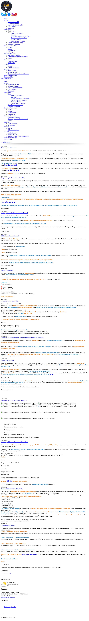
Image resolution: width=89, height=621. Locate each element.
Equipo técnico (12, 112)
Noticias (6, 126)
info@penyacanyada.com (29, 554)
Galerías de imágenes (13, 130)
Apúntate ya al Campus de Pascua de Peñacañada (14, 442)
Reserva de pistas (12, 123)
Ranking (10, 111)
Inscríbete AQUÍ (10, 165)
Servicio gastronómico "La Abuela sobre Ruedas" (14, 213)
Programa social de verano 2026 (9, 301)
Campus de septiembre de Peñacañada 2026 (13, 178)
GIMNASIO (11, 125)
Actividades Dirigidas (14, 117)
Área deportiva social (10, 116)
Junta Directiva (12, 89)
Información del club (13, 84)
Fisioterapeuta (11, 114)
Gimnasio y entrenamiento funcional (18, 119)
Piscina (10, 120)
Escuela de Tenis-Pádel (10, 108)
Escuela (10, 109)
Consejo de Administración (15, 87)
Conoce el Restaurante (14, 106)
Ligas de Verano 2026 (7, 270)
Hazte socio (11, 91)
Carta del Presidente (13, 86)
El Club (6, 83)
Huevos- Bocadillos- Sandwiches (20, 98)
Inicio (5, 81)
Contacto (6, 131)
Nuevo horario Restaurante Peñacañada (11, 488)
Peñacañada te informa (10, 137)
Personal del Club (12, 134)
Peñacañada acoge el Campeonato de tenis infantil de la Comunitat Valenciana (22, 337)
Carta (9, 94)
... (8, 573)
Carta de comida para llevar (15, 105)
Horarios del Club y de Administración (18, 136)
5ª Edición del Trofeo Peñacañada (10, 236)
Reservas (6, 122)
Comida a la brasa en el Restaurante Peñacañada (14, 400)
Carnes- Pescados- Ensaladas (19, 100)
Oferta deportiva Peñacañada (9, 148)
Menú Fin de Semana (17, 95)
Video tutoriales (8, 139)
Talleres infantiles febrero (8, 525)
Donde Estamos (12, 133)
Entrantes (13, 97)
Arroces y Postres (16, 101)
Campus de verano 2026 (7, 360)
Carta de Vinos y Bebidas (18, 103)
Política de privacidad (10, 607)
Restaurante (7, 92)
